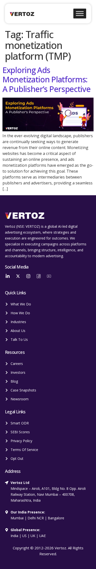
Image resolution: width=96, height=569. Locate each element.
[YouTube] (49, 276)
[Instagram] (28, 276)
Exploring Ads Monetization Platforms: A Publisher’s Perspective (46, 79)
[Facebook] (38, 276)
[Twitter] (18, 276)
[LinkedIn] (7, 276)
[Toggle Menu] (80, 13)
